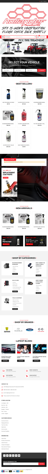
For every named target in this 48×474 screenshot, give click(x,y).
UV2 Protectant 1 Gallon (8, 145)
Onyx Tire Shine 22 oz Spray (8, 102)
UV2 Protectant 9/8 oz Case (40, 226)
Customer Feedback (5, 431)
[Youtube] (19, 455)
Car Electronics (16, 306)
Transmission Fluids (16, 288)
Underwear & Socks (5, 448)
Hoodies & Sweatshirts (5, 440)
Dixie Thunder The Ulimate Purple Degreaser (40, 264)
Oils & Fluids (15, 280)
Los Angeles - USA (4, 403)
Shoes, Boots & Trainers (5, 446)
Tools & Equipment (17, 297)
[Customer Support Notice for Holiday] (40, 348)
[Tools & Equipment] (6, 300)
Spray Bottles (15, 266)
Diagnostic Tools (16, 301)
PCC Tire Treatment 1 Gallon (40, 123)
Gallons (14, 268)
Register (45, 1)
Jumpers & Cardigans (5, 444)
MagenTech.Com (29, 469)
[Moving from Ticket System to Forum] (8, 348)
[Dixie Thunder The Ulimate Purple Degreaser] (30, 265)
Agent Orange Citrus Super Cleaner (39, 282)
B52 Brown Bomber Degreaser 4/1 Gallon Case (12, 123)
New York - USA (4, 405)
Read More (5, 360)
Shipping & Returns (5, 422)
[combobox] (24, 37)
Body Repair (15, 285)
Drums (14, 271)
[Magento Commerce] (24, 19)
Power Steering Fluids (17, 287)
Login (42, 1)
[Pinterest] (16, 455)
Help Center (3, 427)
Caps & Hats (3, 438)
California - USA (4, 407)
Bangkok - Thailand (5, 409)
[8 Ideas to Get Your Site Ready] (24, 348)
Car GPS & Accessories (17, 303)
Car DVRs (14, 304)
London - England (4, 413)
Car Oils (14, 282)
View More (15, 273)
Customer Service (4, 420)
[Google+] (10, 455)
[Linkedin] (13, 455)
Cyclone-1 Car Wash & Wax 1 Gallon (25, 123)
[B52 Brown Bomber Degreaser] (6, 265)
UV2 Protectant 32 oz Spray (24, 102)
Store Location (4, 429)
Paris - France (4, 411)
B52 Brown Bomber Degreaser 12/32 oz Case (27, 226)
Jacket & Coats (4, 442)
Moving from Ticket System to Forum (6, 357)
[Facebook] (4, 455)
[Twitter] (7, 455)
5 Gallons (14, 269)
